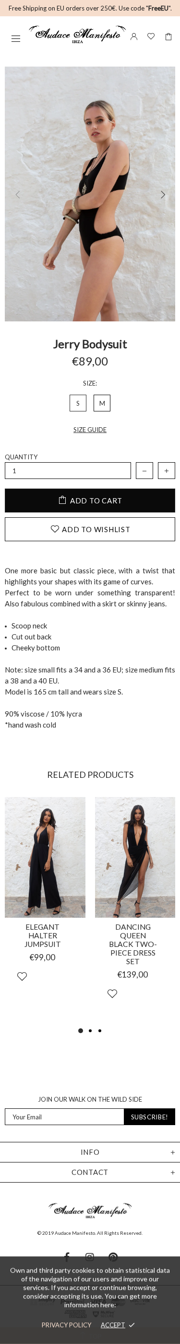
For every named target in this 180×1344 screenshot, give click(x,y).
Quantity (21, 457)
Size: (90, 383)
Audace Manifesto (77, 34)
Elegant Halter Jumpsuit (42, 935)
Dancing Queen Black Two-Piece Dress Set (133, 944)
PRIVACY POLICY (66, 1325)
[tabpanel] (45, 902)
